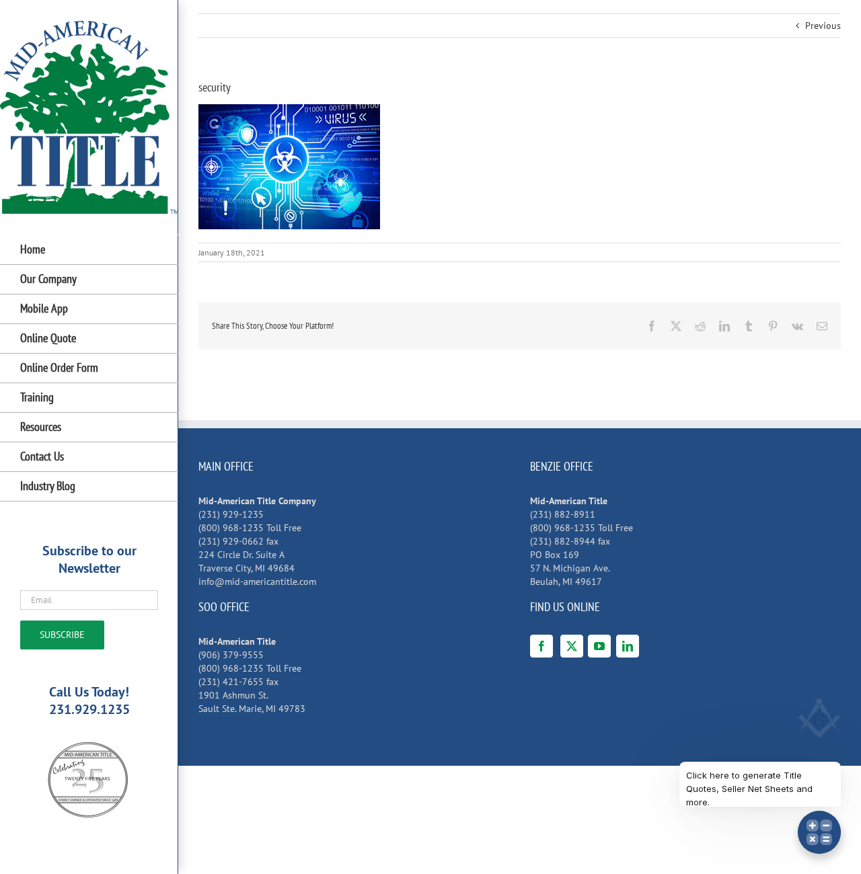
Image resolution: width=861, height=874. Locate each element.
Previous (823, 25)
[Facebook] (541, 646)
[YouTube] (599, 646)
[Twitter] (571, 646)
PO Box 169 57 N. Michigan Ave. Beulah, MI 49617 (570, 568)
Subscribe (62, 635)
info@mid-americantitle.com (257, 581)
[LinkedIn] (627, 646)
